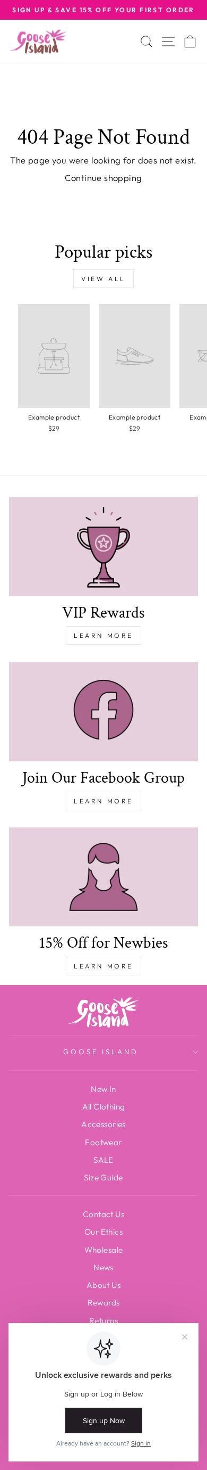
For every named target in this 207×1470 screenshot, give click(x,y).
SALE (103, 1160)
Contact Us (103, 1214)
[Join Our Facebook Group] (103, 711)
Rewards (104, 1302)
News (103, 1267)
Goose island (101, 1051)
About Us (103, 1285)
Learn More (103, 635)
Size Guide (103, 1177)
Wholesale (103, 1250)
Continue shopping (103, 177)
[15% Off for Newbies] (103, 876)
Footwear (103, 1142)
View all (103, 279)
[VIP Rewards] (103, 546)
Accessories (103, 1124)
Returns (103, 1321)
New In (103, 1089)
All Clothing (103, 1107)
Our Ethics (103, 1232)
